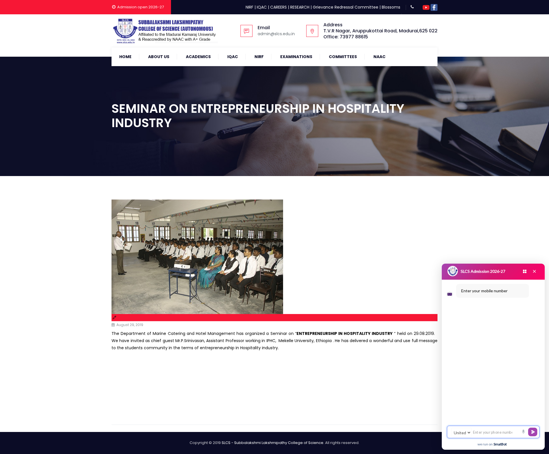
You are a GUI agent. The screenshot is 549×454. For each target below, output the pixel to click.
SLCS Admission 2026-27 (483, 271)
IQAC (262, 7)
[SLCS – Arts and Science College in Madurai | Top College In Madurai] (165, 31)
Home (125, 57)
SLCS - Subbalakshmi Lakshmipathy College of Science (272, 442)
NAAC (379, 57)
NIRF (249, 7)
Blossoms (391, 7)
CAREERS (278, 7)
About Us (158, 57)
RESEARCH (299, 7)
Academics (198, 57)
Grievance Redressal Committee (345, 7)
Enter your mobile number (484, 290)
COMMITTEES (343, 57)
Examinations (296, 57)
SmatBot (500, 444)
